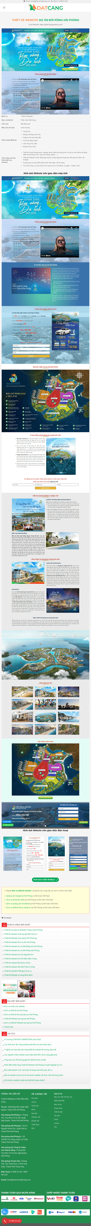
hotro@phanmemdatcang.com (19, 1180)
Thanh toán (8, 1027)
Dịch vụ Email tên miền (15, 900)
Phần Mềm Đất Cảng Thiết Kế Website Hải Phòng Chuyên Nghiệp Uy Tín (33, 1065)
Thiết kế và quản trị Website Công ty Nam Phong (23, 930)
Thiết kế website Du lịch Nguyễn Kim (18, 955)
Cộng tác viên (35, 1117)
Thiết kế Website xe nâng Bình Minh (18, 975)
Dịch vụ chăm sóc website (14, 1006)
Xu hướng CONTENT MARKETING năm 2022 (22, 1039)
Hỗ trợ (33, 1109)
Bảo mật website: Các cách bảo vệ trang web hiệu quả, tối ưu (28, 1070)
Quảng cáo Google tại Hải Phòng (19, 896)
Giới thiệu (34, 1098)
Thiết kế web (58, 1112)
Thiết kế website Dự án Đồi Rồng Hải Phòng (21, 950)
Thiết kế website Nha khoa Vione (17, 963)
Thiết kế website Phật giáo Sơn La (17, 971)
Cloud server (58, 1108)
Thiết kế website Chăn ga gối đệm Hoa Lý (20, 934)
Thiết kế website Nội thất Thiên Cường (19, 967)
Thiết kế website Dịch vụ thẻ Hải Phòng (19, 942)
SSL (55, 1127)
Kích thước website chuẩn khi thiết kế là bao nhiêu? (24, 1080)
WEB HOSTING (59, 1101)
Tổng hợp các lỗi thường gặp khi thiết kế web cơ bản (25, 1060)
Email (56, 1119)
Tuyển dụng (35, 1124)
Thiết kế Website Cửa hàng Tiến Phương (20, 938)
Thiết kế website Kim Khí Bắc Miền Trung (20, 959)
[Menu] (4, 7)
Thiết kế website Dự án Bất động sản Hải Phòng (23, 946)
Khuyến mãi (35, 1121)
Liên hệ (33, 1102)
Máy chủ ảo (58, 1104)
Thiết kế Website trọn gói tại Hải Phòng (19, 1019)
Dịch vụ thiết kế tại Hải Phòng (16, 1010)
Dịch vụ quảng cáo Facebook (17, 904)
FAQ (32, 1128)
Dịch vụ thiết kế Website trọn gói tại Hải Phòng (22, 1023)
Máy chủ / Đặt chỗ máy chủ (63, 1097)
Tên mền (57, 1116)
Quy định (34, 1113)
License (56, 1123)
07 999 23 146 (16, 1172)
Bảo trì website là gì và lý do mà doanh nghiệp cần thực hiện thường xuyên (33, 1075)
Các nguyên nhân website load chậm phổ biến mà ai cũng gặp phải (30, 1055)
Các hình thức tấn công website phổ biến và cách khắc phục (27, 1045)
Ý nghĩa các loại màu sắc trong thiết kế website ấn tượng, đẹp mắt (30, 1050)
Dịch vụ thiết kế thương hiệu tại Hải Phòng (21, 1015)
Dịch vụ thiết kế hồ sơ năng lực (18, 907)
